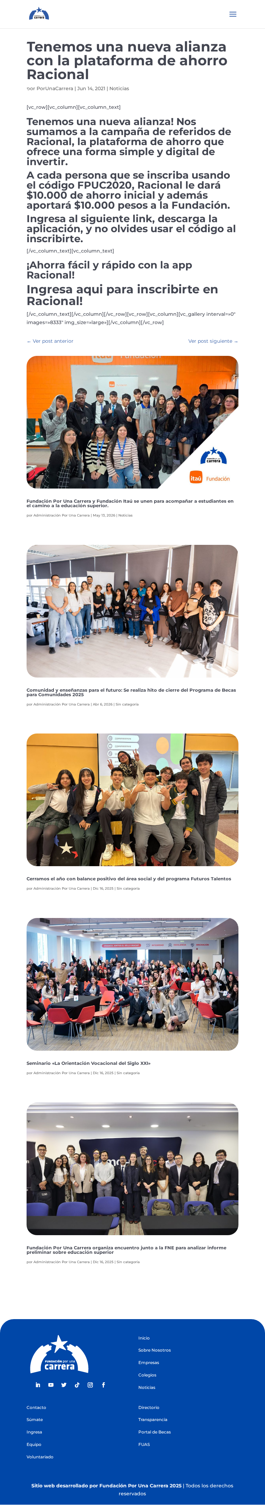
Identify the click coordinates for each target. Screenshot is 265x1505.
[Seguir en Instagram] (90, 1385)
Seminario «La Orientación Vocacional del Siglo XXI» (88, 1063)
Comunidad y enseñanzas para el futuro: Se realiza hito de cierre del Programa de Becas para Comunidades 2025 (131, 692)
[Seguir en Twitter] (64, 1385)
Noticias (119, 88)
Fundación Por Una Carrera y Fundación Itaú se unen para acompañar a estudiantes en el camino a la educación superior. (130, 503)
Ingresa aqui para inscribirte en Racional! (122, 295)
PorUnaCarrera (55, 88)
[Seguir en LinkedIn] (37, 1385)
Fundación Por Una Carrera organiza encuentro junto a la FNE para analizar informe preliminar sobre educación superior (126, 1250)
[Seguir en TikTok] (77, 1385)
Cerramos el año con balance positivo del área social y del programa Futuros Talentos (129, 878)
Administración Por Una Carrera (61, 515)
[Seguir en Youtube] (51, 1385)
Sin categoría (127, 704)
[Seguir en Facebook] (103, 1385)
